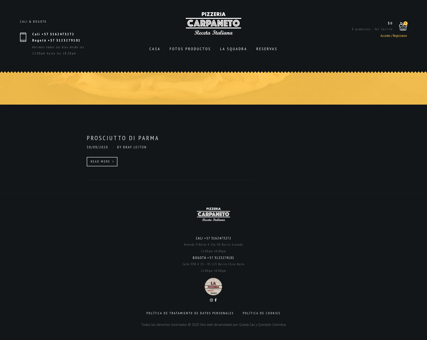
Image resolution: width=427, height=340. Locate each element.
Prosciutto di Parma (123, 138)
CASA (155, 48)
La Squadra (233, 48)
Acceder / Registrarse (394, 35)
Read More (101, 161)
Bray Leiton (135, 147)
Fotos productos (190, 48)
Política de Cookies (261, 313)
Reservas (267, 48)
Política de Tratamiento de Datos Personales (190, 313)
